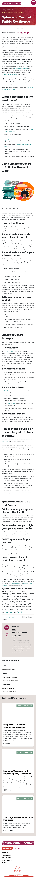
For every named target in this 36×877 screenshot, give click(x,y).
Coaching (6, 858)
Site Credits (17, 872)
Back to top (18, 876)
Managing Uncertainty (9, 691)
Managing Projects (8, 688)
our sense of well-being (21, 69)
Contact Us (7, 848)
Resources (10, 10)
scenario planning (16, 583)
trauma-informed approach (9, 75)
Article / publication (8, 669)
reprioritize (28, 396)
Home (3, 10)
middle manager (9, 351)
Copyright (17, 868)
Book (4, 863)
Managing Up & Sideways (10, 680)
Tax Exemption (18, 867)
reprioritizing (8, 140)
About (5, 853)
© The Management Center (11, 617)
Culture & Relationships (9, 677)
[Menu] (33, 2)
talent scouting (11, 403)
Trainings (6, 855)
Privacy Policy (18, 870)
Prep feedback (8, 391)
